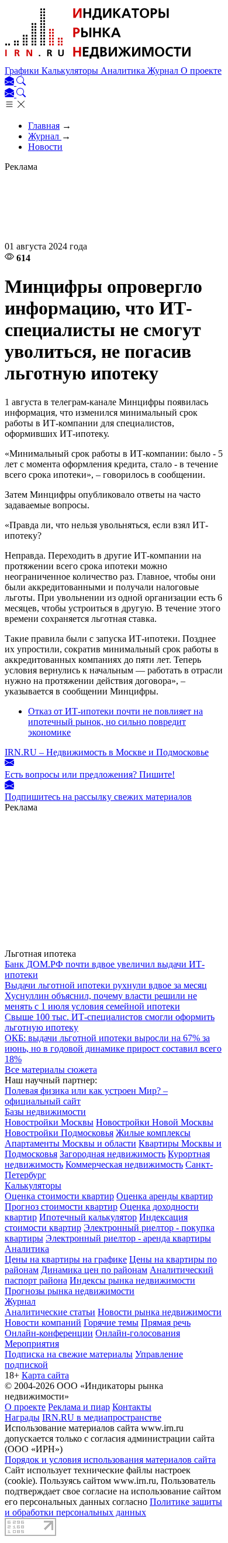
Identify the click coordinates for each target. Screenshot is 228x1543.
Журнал (164, 71)
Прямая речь (166, 1323)
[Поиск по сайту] (21, 82)
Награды (22, 1417)
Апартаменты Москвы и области (70, 1143)
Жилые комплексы (153, 1133)
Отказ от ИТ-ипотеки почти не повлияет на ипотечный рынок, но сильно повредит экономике (115, 721)
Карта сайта (45, 1375)
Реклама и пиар (79, 1407)
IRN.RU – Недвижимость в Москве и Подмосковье (107, 752)
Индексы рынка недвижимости (132, 1280)
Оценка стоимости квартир (59, 1196)
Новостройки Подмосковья (59, 1133)
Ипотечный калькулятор (88, 1217)
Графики (23, 71)
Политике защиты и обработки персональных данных (113, 1507)
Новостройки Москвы (49, 1122)
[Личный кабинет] (10, 82)
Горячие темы (111, 1323)
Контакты (131, 1407)
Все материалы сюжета (51, 1070)
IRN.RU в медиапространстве (101, 1417)
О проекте (201, 71)
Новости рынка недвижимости (160, 1312)
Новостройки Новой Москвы (154, 1122)
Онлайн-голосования (137, 1333)
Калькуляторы (71, 71)
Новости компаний (43, 1323)
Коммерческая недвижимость (124, 1164)
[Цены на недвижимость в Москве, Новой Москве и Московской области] (98, 60)
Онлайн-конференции (49, 1333)
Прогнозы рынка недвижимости (69, 1291)
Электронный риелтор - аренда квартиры (128, 1238)
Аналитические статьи (50, 1312)
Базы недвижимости (45, 1112)
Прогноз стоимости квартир (61, 1207)
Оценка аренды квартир (164, 1196)
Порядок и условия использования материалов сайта (110, 1460)
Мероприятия (32, 1344)
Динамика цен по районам (94, 1270)
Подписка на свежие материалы (69, 1354)
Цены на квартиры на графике (66, 1259)
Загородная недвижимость (112, 1154)
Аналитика (124, 71)
